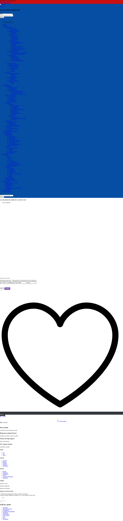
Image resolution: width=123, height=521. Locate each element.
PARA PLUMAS (13, 137)
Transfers (5, 464)
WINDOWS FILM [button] (13, 51)
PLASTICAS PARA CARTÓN (18, 118)
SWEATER (11, 139)
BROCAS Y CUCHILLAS (12, 182)
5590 (12, 83)
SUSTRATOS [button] (6, 85)
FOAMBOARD (15, 108)
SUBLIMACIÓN (13, 151)
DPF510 (13, 76)
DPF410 (13, 74)
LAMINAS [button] (11, 104)
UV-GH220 (11, 160)
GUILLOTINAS (9, 177)
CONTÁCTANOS (7, 191)
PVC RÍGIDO (14, 106)
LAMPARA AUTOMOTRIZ (18, 49)
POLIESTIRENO (15, 113)
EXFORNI (11, 168)
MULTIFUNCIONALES (14, 140)
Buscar (2, 17)
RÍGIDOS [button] (8, 103)
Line (4, 516)
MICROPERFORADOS (17, 42)
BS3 (10, 159)
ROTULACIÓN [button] (12, 28)
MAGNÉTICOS (12, 101)
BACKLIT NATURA (16, 92)
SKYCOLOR (12, 169)
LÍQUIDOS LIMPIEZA (11, 166)
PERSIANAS (9, 130)
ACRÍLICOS (14, 112)
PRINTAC (13, 33)
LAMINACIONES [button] (13, 68)
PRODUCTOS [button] (6, 181)
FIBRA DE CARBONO (17, 46)
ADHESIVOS (9, 184)
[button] (3, 416)
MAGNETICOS (15, 50)
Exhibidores (5, 474)
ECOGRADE (14, 67)
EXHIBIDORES (9, 185)
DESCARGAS (6, 190)
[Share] (2, 500)
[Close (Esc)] (0, 500)
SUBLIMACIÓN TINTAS (15, 164)
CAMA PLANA (12, 171)
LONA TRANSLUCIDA (17, 91)
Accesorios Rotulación (8, 476)
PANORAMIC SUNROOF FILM (19, 52)
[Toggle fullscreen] (3, 500)
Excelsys (2, 6)
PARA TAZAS (12, 142)
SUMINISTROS (9, 153)
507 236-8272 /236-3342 (5, 1)
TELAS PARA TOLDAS (12, 131)
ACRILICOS (14, 117)
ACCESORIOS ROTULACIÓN (13, 187)
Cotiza (7, 288)
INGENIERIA (14, 58)
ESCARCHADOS (13, 124)
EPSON (10, 175)
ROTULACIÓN (12, 63)
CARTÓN (13, 114)
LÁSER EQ (11, 172)
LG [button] (6, 61)
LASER (10, 149)
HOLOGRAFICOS (15, 47)
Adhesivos (5, 472)
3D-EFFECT (14, 40)
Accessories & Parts (7, 509)
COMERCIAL (14, 56)
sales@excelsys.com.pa (5, 3)
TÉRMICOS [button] (9, 121)
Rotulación (5, 478)
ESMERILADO (15, 43)
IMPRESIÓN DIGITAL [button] (14, 31)
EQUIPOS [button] (5, 154)
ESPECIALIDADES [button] (13, 41)
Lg (3, 452)
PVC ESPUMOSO (15, 105)
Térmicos (5, 463)
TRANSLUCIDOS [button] (13, 90)
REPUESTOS (9, 189)
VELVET (13, 45)
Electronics (5, 507)
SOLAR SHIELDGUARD (17, 54)
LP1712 (13, 69)
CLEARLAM (14, 36)
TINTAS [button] (8, 155)
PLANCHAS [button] (9, 135)
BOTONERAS (9, 133)
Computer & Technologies (9, 511)
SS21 (10, 157)
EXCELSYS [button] (9, 27)
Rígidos (4, 462)
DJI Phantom (6, 510)
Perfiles (4, 471)
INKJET (10, 150)
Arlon (4, 455)
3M (3, 453)
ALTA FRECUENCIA (14, 141)
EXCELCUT (14, 29)
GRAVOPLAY (14, 110)
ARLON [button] (8, 72)
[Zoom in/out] (4, 500)
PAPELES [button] (8, 146)
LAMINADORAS (10, 178)
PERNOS (8, 186)
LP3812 (13, 70)
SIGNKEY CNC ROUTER (15, 173)
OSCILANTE (12, 136)
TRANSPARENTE (13, 128)
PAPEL (10, 127)
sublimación (5, 466)
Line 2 (4, 518)
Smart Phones (6, 514)
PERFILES (14, 119)
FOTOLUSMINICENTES (17, 60)
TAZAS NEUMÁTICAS (14, 144)
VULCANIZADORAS (11, 180)
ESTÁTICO (11, 97)
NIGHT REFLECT (15, 59)
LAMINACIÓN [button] (12, 34)
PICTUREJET (12, 100)
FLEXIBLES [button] (9, 86)
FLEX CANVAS (12, 99)
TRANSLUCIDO (13, 96)
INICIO (4, 24)
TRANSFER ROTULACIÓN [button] (13, 126)
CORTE (10, 176)
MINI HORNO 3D (13, 145)
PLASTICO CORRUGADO (18, 109)
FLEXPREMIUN (13, 122)
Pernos (4, 475)
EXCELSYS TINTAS (14, 163)
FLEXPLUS (11, 123)
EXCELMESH (12, 88)
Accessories (5, 519)
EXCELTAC (14, 32)
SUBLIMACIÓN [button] (7, 132)
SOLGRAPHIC (15, 38)
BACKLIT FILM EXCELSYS (18, 94)
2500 (12, 82)
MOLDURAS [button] (12, 115)
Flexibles (5, 460)
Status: (1, 278)
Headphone (5, 512)
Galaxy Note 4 (6, 515)
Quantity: (2, 288)
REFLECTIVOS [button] (12, 55)
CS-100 (10, 158)
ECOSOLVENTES (13, 148)
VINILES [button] (5, 25)
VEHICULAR (12, 79)
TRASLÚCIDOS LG (13, 64)
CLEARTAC (14, 37)
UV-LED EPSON (13, 162)
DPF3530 (13, 78)
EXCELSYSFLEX (13, 87)
